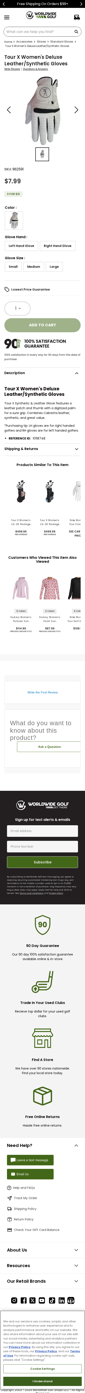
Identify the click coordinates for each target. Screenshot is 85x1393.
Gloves (41, 41)
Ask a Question (49, 746)
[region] (42, 1350)
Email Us (23, 1174)
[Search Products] (77, 32)
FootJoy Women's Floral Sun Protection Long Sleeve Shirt (49, 619)
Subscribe (42, 862)
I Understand (42, 1381)
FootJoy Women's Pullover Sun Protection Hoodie (21, 619)
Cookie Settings (42, 1369)
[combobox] (42, 32)
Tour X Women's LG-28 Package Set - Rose (21, 522)
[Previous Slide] (4, 4)
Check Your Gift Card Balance (37, 1230)
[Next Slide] (81, 4)
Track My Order (25, 1198)
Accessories (24, 41)
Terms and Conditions (32, 893)
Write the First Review (42, 692)
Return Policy (24, 1219)
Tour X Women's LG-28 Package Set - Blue (49, 522)
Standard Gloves (61, 41)
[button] (14, 220)
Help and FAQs (24, 1188)
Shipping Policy (25, 1209)
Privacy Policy (56, 893)
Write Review (12, 69)
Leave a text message (32, 1160)
